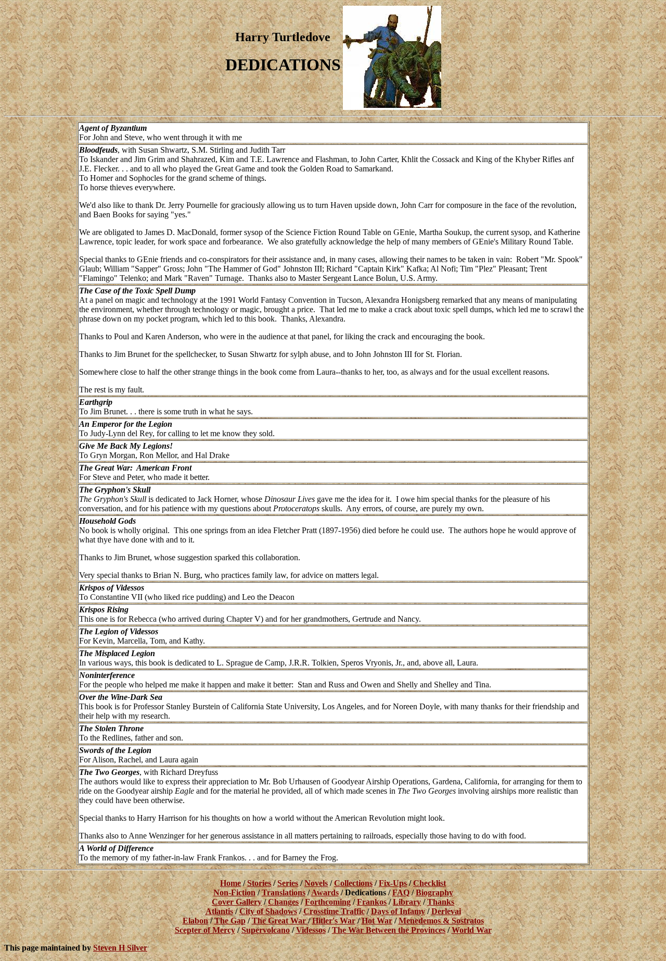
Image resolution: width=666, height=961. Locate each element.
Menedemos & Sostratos (441, 920)
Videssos (311, 930)
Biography (434, 892)
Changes (283, 901)
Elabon (195, 920)
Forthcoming (328, 901)
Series (287, 883)
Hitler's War (333, 920)
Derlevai (446, 911)
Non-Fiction (234, 892)
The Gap (230, 920)
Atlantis (219, 911)
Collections (353, 883)
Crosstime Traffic (334, 911)
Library (407, 901)
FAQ (400, 892)
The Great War (280, 920)
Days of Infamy (398, 911)
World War (472, 930)
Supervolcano (265, 930)
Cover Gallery (237, 901)
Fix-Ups (393, 883)
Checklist (429, 883)
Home (230, 883)
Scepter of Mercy (205, 930)
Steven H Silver (120, 947)
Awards (325, 892)
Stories (259, 883)
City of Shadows (268, 911)
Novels (316, 883)
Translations (283, 892)
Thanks (440, 901)
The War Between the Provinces (388, 930)
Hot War (377, 920)
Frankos (372, 901)
